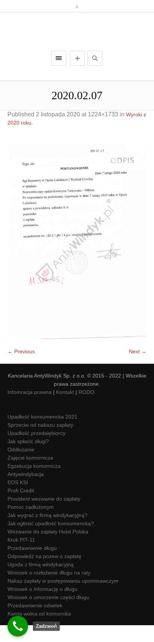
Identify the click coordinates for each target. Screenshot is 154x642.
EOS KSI (17, 499)
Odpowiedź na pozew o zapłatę (44, 573)
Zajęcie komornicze (30, 475)
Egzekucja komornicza (34, 483)
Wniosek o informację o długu (42, 606)
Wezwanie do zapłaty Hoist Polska (47, 549)
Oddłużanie (20, 467)
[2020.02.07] (77, 258)
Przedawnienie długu (32, 565)
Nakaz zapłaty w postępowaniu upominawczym (62, 598)
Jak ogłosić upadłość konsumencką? (50, 541)
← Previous (21, 369)
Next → (138, 369)
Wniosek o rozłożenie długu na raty (48, 590)
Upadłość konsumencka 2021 (42, 434)
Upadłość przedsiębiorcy (36, 450)
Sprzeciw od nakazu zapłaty (40, 442)
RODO (86, 409)
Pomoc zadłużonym (30, 524)
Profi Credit (20, 508)
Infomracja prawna (29, 409)
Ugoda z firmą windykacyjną (40, 582)
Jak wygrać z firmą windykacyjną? (47, 532)
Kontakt (65, 409)
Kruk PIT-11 (21, 557)
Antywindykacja (25, 491)
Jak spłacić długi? (28, 458)
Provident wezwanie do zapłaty (43, 516)
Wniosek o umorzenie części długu (48, 614)
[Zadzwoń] (17, 626)
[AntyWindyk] (77, 40)
